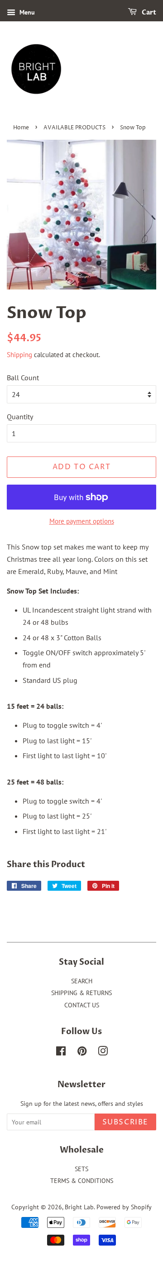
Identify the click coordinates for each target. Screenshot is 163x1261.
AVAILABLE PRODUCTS (74, 128)
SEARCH (81, 981)
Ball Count (23, 377)
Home (21, 128)
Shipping (19, 354)
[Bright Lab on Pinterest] (82, 1053)
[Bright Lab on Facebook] (61, 1053)
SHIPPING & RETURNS (81, 993)
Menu (26, 12)
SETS (81, 1169)
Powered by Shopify (124, 1207)
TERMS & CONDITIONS (81, 1181)
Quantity (20, 416)
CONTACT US (81, 1005)
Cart (148, 12)
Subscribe (125, 1122)
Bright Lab (79, 1207)
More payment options (81, 521)
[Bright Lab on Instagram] (103, 1053)
